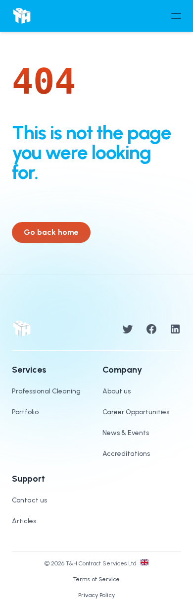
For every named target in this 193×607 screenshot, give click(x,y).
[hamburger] (176, 16)
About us (116, 391)
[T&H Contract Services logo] (22, 16)
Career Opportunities (135, 412)
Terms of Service (96, 579)
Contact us (29, 500)
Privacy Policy (96, 595)
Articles (24, 521)
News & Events (125, 433)
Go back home (51, 232)
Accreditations (126, 453)
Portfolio (25, 412)
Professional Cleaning (46, 391)
